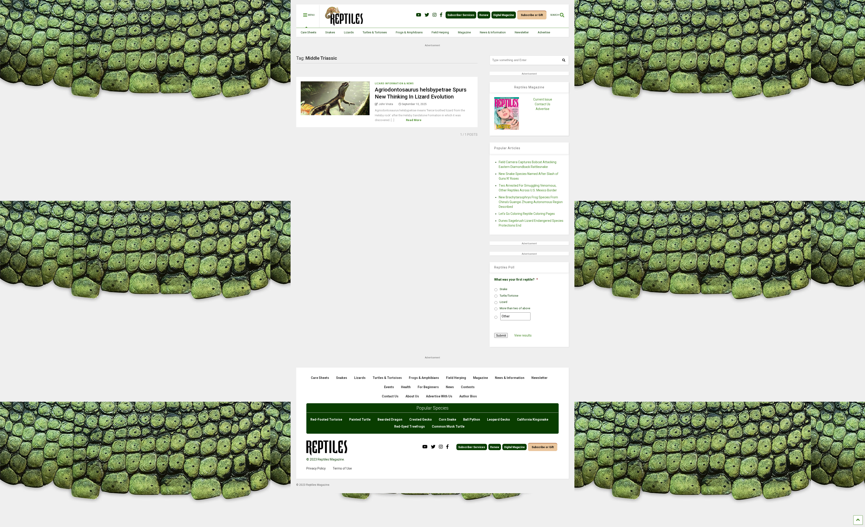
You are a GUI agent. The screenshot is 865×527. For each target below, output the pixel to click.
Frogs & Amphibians (409, 32)
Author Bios (468, 396)
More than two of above (515, 308)
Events (389, 387)
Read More (413, 120)
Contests (468, 387)
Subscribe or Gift (532, 15)
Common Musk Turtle (448, 426)
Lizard (503, 302)
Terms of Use (342, 468)
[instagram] (434, 15)
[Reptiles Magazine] (342, 25)
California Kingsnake (532, 419)
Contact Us (542, 104)
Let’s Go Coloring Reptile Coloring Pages (527, 213)
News (450, 387)
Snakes (330, 32)
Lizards (349, 32)
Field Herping (440, 32)
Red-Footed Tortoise (326, 419)
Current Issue (542, 99)
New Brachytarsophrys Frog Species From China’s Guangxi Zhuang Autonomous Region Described (531, 202)
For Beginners (428, 387)
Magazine (464, 32)
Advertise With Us (439, 396)
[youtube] (418, 15)
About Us (412, 396)
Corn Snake (447, 419)
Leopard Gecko (498, 419)
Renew (483, 15)
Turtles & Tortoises (375, 32)
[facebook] (441, 15)
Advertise (544, 32)
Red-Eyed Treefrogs (409, 426)
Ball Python (471, 419)
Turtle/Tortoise (509, 295)
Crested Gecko (420, 419)
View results (523, 335)
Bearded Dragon (390, 419)
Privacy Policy (316, 468)
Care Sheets (308, 32)
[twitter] (427, 15)
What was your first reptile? (516, 279)
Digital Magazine (503, 15)
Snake (503, 289)
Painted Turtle (360, 419)
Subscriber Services (460, 15)
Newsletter (522, 32)
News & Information (493, 32)
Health (406, 387)
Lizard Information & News (394, 83)
